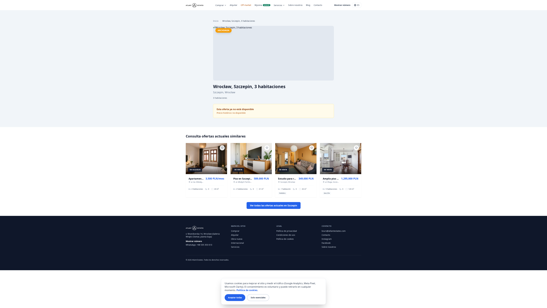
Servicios (278, 5)
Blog (308, 5)
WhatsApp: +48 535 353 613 (199, 244)
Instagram (327, 239)
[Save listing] (222, 147)
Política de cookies (285, 239)
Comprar (219, 5)
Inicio (215, 21)
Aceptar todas (235, 297)
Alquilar (233, 5)
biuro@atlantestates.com (334, 231)
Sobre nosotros (295, 5)
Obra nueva (236, 239)
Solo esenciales (258, 297)
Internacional (237, 243)
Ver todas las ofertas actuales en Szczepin (273, 205)
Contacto (318, 5)
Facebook (326, 243)
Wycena (262, 5)
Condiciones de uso (285, 235)
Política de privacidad (286, 231)
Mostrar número (342, 5)
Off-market (246, 5)
